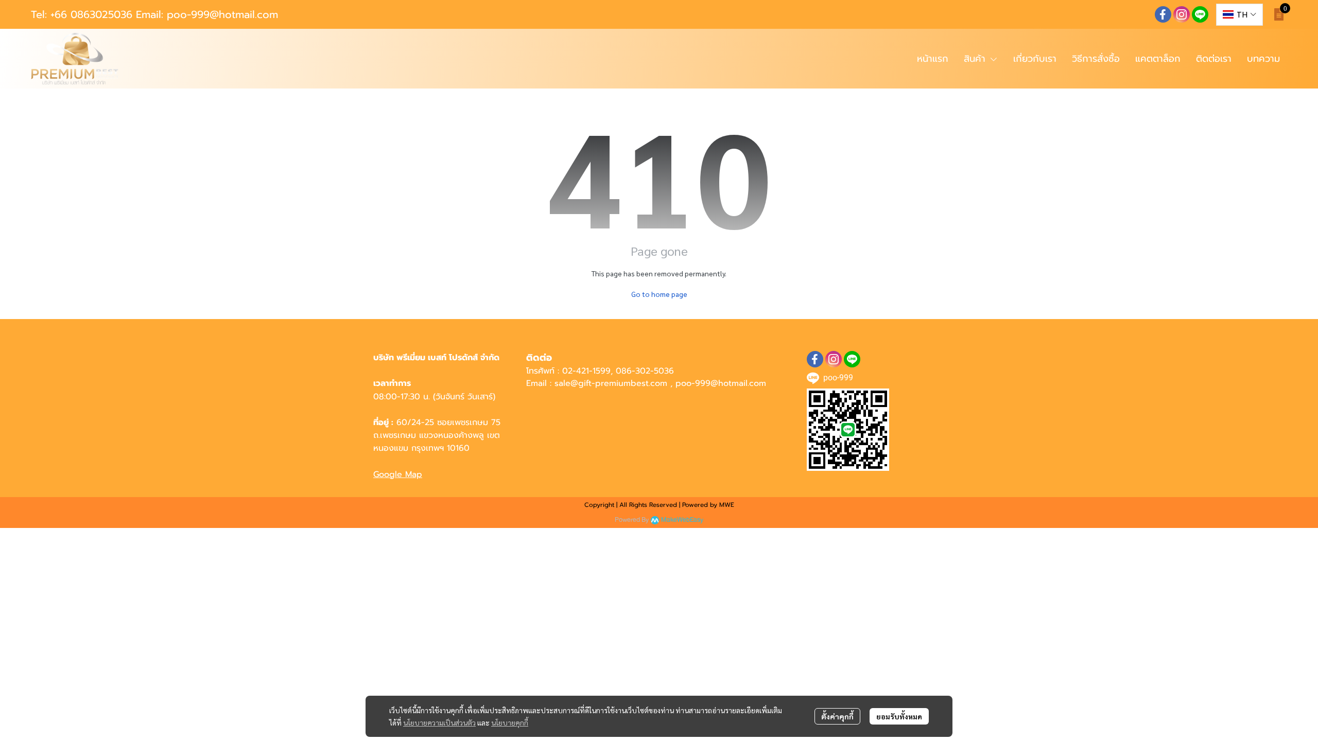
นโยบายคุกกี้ (509, 722)
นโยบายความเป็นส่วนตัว (439, 722)
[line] (1200, 14)
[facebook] (1163, 14)
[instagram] (1181, 14)
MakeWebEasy (682, 520)
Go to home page (659, 293)
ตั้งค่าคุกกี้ (837, 716)
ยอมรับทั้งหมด (899, 716)
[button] (1239, 15)
